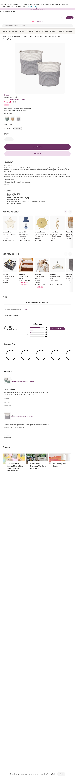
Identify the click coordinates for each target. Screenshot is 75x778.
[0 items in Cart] (72, 22)
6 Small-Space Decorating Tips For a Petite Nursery (38, 466)
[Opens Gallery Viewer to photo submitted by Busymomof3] (56, 355)
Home (4, 36)
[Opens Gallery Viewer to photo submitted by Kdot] (11, 355)
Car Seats (69, 31)
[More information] (27, 110)
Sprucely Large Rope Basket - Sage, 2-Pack (22, 381)
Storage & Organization (52, 36)
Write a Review (20, 99)
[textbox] (37, 306)
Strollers (61, 31)
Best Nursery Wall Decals (59, 465)
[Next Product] (70, 212)
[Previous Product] (66, 212)
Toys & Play (30, 31)
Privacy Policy (32, 7)
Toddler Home (39, 36)
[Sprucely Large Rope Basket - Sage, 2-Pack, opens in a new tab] (7, 380)
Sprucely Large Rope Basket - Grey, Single (22, 416)
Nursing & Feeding (42, 31)
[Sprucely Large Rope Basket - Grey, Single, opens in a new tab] (7, 416)
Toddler (31, 36)
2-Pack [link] (17, 128)
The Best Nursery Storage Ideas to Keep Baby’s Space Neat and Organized (15, 467)
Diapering (53, 31)
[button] (37, 328)
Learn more (26, 309)
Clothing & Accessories (10, 31)
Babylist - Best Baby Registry (37, 22)
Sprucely (6, 94)
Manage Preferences (37, 9)
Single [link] (8, 128)
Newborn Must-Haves (14, 36)
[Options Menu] (51, 405)
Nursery (22, 31)
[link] (7, 118)
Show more (6, 184)
